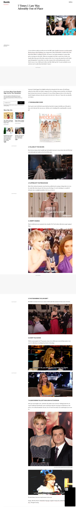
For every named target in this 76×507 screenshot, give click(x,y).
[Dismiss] (74, 488)
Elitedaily (62, 500)
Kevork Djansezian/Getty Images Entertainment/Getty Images (75, 25)
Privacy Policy (7, 105)
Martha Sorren (6, 45)
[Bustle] (7, 2)
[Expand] (66, 488)
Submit (21, 102)
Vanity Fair (57, 500)
